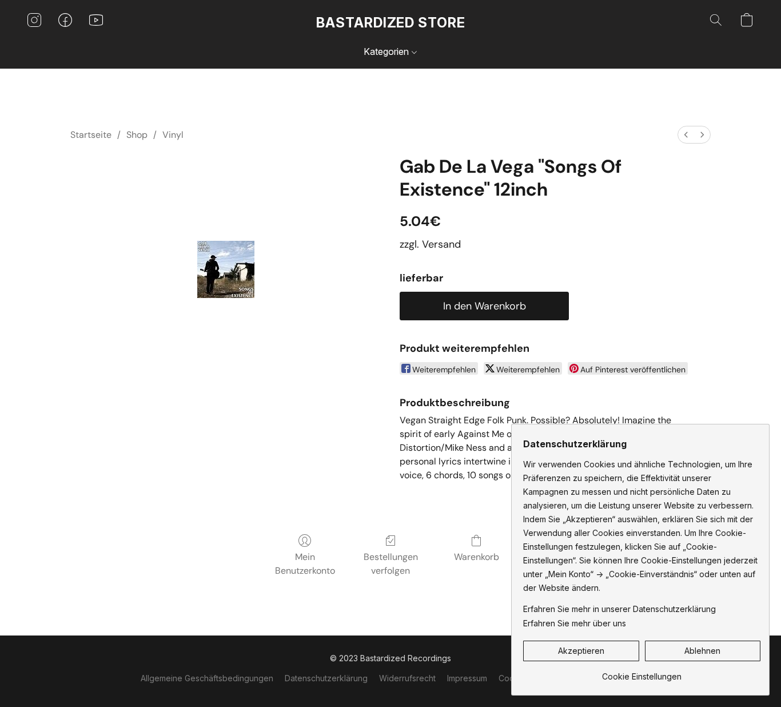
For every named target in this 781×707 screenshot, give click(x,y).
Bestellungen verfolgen (391, 564)
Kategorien (387, 51)
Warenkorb (476, 557)
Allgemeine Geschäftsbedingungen (207, 678)
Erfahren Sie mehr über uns (574, 623)
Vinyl (173, 135)
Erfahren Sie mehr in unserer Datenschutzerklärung (619, 609)
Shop (137, 135)
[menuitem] (686, 134)
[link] (641, 672)
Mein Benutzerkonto (305, 564)
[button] (390, 23)
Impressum (467, 678)
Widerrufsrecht (407, 678)
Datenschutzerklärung (326, 678)
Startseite (90, 135)
